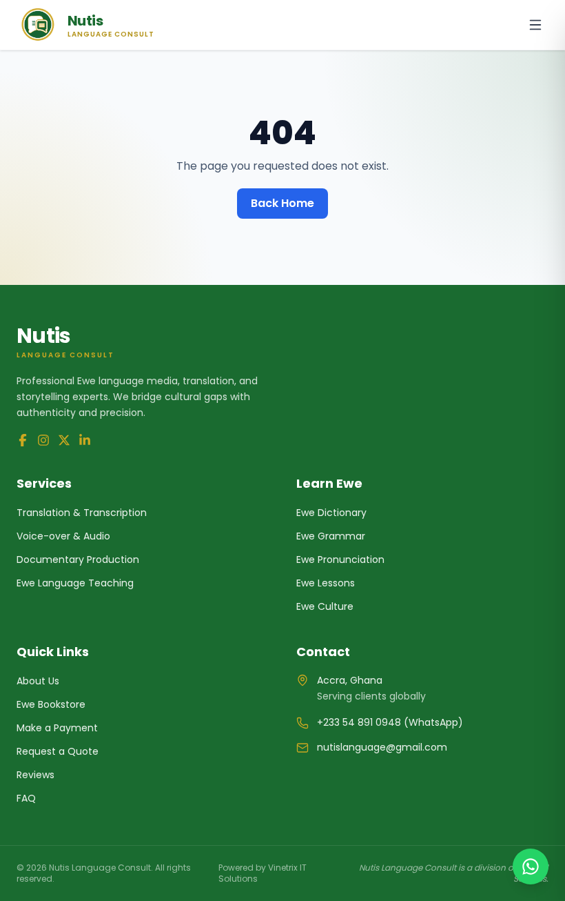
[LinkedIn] (85, 440)
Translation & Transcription (82, 512)
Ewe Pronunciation (340, 559)
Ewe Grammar (330, 536)
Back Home (282, 203)
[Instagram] (43, 440)
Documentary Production (78, 559)
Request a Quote (58, 751)
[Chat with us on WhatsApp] (530, 866)
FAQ (26, 798)
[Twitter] (64, 440)
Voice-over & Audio (63, 536)
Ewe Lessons (325, 583)
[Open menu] (535, 25)
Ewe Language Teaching (75, 583)
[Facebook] (23, 440)
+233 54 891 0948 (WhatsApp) (390, 722)
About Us (38, 681)
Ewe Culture (324, 606)
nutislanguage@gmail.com (382, 747)
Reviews (35, 775)
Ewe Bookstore (51, 704)
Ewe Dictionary (331, 512)
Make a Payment (57, 728)
